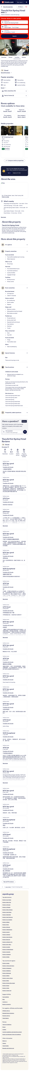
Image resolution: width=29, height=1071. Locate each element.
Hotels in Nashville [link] (6, 914)
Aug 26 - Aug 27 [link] (7, 111)
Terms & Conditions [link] (6, 1024)
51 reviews (4, 447)
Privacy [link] (4, 1027)
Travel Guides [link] (5, 1045)
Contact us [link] (4, 1001)
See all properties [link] (8, 7)
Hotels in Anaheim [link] (6, 954)
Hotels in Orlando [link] (6, 907)
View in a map (5, 197)
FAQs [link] (3, 999)
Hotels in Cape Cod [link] (6, 990)
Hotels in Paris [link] (5, 924)
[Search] (25, 432)
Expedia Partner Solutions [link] (8, 1013)
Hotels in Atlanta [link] (6, 934)
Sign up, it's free (17, 172)
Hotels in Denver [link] (6, 927)
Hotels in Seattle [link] (6, 952)
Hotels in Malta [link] (5, 975)
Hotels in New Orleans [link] (7, 909)
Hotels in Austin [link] (6, 932)
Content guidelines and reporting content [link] (12, 1032)
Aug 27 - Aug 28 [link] (21, 111)
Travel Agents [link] (5, 1018)
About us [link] (4, 1040)
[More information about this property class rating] (6, 12)
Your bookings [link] (5, 996)
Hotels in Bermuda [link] (6, 973)
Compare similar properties (16, 160)
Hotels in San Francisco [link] (7, 917)
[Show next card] (27, 47)
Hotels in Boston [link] (6, 939)
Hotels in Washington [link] (7, 929)
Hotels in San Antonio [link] (7, 937)
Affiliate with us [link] (6, 1010)
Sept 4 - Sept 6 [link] (21, 117)
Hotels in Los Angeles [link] (7, 919)
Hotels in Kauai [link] (5, 985)
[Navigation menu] (26, 2)
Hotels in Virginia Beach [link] (7, 949)
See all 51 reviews (5, 72)
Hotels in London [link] (6, 947)
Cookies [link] (4, 1029)
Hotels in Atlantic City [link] (7, 942)
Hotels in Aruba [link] (5, 963)
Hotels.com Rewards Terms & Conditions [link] (11, 1034)
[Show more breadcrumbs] (2, 887)
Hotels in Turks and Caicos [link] (8, 965)
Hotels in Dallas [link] (5, 956)
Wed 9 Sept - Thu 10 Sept (11, 27)
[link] (26, 7)
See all (2, 88)
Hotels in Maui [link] (5, 980)
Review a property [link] (6, 1004)
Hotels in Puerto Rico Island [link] (8, 983)
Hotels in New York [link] (6, 902)
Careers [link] (4, 1043)
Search (14, 36)
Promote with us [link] (6, 1015)
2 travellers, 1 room (9, 32)
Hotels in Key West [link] (6, 944)
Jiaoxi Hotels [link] (8, 887)
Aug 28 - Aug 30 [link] (7, 117)
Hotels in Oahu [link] (5, 988)
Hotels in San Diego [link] (6, 912)
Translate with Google (8, 467)
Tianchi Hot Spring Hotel (11, 23)
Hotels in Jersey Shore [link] (7, 978)
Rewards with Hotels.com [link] (8, 1048)
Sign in (9, 172)
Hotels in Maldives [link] (6, 970)
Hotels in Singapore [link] (6, 968)
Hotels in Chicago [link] (6, 904)
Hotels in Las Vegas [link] (6, 899)
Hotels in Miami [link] (5, 922)
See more (3, 217)
